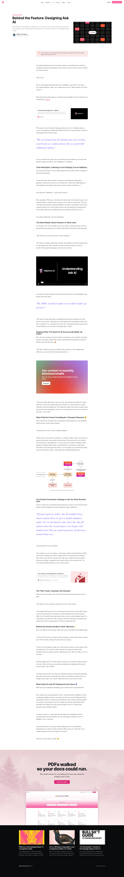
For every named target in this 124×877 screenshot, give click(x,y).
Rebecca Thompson (22, 34)
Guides (63, 2)
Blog (42, 2)
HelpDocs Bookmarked (24, 866)
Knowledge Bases (17, 15)
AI (53, 2)
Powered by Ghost (101, 866)
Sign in (109, 2)
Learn (68, 2)
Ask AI (47, 99)
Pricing (57, 2)
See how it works (62, 782)
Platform (48, 2)
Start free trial (117, 2)
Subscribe (46, 383)
